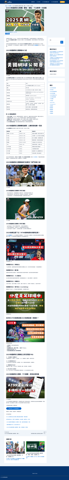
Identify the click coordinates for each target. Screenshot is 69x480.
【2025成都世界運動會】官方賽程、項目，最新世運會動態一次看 (18, 421)
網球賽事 (51, 109)
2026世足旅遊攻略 (54, 1)
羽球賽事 (51, 111)
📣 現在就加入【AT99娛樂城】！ (14, 408)
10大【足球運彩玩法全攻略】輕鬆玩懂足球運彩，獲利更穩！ (17, 416)
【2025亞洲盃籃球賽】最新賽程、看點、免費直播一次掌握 (17, 427)
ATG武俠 (51, 100)
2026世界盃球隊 (53, 87)
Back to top (34, 473)
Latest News (8, 459)
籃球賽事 (51, 107)
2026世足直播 (12, 458)
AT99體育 (9, 5)
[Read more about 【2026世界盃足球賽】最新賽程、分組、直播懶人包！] (15, 447)
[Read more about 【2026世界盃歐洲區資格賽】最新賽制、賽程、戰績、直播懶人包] (35, 446)
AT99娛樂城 (35, 45)
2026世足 (38, 1)
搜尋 (61, 42)
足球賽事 (51, 113)
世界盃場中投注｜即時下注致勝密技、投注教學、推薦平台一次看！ (18, 419)
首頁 (6, 5)
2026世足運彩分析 (45, 1)
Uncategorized (52, 104)
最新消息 (33, 1)
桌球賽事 (51, 106)
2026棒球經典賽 (53, 96)
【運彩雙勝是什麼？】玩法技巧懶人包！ (13, 424)
